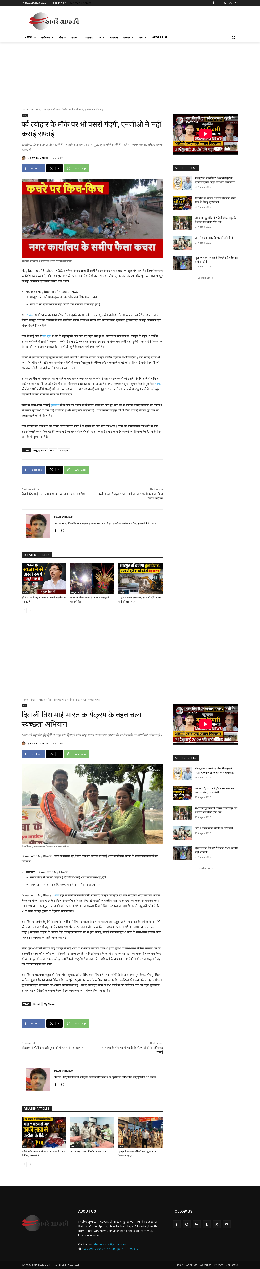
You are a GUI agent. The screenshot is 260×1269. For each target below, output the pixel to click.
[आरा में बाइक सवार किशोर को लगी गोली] (182, 243)
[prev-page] (24, 610)
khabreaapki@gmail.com (110, 1244)
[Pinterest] (219, 3)
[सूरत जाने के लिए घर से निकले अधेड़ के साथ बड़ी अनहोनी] (182, 263)
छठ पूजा (46, 336)
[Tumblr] (225, 3)
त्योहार (158, 384)
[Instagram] (62, 529)
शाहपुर (47, 109)
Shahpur (64, 450)
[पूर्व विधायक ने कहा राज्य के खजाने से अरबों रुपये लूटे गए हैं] (44, 578)
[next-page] (30, 610)
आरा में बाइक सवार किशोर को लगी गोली (214, 237)
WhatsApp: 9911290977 (122, 1249)
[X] (230, 3)
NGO (52, 450)
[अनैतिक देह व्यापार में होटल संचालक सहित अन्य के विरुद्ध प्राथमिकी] (182, 203)
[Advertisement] (160, 20)
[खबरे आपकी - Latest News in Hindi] (45, 1223)
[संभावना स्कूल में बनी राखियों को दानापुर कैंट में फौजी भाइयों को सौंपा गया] (182, 223)
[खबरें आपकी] (54, 21)
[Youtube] (236, 3)
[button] (233, 37)
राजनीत (25, 592)
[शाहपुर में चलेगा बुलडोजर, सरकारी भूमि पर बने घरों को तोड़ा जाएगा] (140, 578)
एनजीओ (55, 405)
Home (25, 109)
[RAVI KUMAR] (24, 158)
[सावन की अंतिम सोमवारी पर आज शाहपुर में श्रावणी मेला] (92, 578)
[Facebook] (213, 3)
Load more (204, 277)
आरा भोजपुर (36, 109)
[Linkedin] (196, 1224)
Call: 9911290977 (93, 1249)
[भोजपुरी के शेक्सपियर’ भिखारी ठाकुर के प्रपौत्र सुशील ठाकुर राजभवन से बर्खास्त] (182, 183)
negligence (39, 450)
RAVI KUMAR (37, 157)
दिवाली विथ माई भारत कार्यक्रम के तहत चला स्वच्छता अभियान (54, 494)
